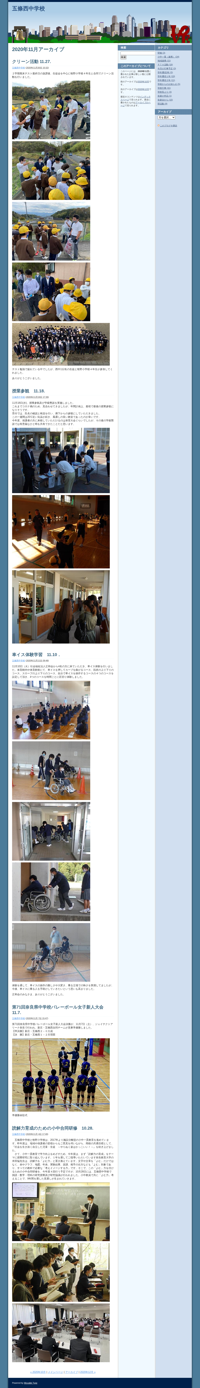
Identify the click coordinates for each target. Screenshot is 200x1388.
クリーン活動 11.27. (31, 61)
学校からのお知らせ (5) (169, 84)
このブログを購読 (168, 125)
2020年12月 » (88, 1372)
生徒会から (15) (165, 100)
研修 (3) (161, 53)
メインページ (55, 1372)
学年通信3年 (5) (165, 72)
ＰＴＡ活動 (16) (165, 64)
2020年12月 (143, 89)
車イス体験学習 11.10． (36, 654)
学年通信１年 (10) (166, 76)
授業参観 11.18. (28, 390)
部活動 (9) (162, 103)
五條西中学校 (28, 8)
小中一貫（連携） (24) (168, 57)
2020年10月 (143, 81)
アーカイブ (71, 1372)
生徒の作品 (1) (165, 96)
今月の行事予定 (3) (167, 68)
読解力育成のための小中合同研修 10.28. (52, 1128)
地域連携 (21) (164, 60)
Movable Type (30, 1383)
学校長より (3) (165, 92)
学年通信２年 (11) (166, 80)
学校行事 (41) (164, 88)
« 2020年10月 (38, 1372)
